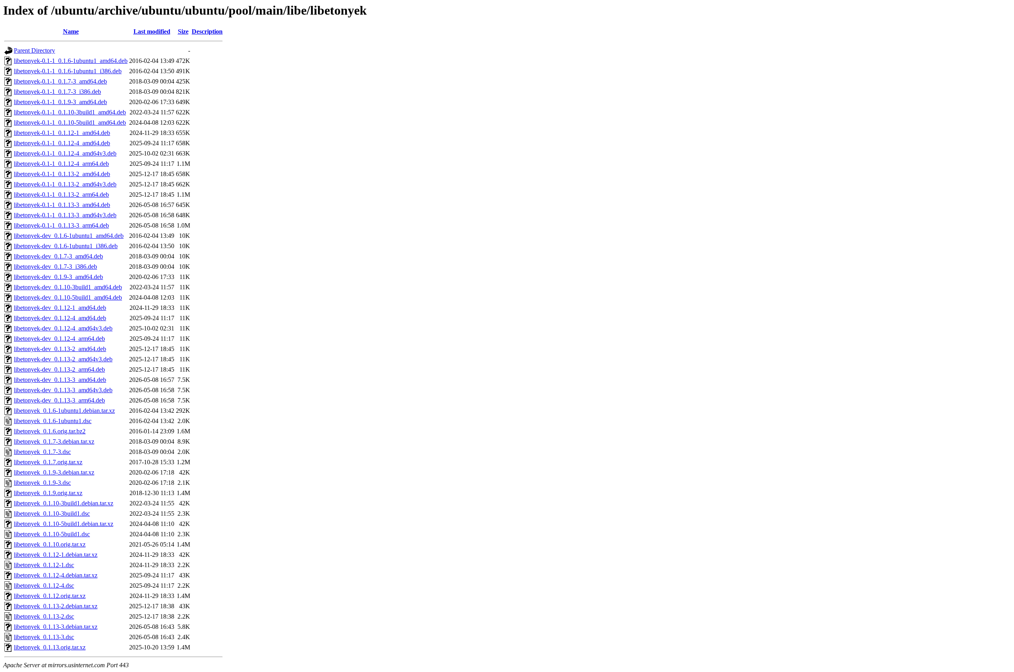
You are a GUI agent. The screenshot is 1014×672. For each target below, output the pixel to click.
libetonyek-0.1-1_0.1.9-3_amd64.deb (60, 102)
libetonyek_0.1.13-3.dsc (44, 637)
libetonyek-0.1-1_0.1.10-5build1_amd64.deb (70, 122)
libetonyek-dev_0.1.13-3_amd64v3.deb (63, 390)
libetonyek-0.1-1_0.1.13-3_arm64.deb (61, 225)
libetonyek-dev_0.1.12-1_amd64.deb (60, 307)
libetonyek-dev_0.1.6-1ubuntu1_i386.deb (66, 246)
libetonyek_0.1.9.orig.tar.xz (48, 493)
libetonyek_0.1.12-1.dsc (44, 565)
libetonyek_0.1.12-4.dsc (44, 585)
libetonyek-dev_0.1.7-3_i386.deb (55, 266)
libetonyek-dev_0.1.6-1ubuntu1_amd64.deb (69, 235)
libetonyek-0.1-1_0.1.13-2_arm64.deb (61, 194)
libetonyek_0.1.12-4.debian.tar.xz (55, 575)
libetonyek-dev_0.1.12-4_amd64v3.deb (63, 328)
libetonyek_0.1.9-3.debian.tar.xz (54, 472)
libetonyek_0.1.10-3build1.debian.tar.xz (63, 503)
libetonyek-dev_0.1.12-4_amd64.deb (60, 318)
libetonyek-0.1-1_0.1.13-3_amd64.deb (62, 204)
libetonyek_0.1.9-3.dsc (42, 482)
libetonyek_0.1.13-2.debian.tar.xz (55, 606)
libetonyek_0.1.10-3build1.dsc (52, 513)
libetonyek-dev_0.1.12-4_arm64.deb (59, 338)
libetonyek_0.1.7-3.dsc (42, 451)
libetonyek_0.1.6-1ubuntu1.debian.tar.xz (64, 410)
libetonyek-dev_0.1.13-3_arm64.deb (59, 400)
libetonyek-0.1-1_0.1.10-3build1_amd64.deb (70, 112)
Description (207, 31)
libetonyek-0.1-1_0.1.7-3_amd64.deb (60, 81)
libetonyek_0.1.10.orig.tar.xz (50, 544)
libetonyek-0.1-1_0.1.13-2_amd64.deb (62, 174)
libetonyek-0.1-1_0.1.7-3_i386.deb (57, 91)
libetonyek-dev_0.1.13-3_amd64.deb (60, 379)
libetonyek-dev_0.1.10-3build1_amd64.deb (68, 287)
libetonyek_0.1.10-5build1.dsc (52, 534)
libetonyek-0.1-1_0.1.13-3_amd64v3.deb (65, 215)
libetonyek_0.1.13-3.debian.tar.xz (55, 626)
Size (183, 31)
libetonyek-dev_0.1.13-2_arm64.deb (59, 369)
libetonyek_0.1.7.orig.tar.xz (48, 462)
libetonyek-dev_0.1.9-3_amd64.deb (58, 276)
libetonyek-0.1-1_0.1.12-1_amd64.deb (62, 132)
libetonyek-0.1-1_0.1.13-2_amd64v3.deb (65, 184)
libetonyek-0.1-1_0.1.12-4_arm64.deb (61, 163)
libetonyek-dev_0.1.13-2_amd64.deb (60, 348)
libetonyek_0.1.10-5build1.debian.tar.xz (63, 523)
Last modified (151, 31)
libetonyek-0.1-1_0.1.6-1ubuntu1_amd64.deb (71, 60)
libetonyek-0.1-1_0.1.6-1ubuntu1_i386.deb (68, 71)
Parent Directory (34, 50)
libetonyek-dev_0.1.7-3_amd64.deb (58, 256)
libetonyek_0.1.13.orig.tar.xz (50, 647)
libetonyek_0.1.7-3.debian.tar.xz (54, 441)
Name (71, 31)
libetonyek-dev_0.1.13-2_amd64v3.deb (63, 359)
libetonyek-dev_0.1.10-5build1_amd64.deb (68, 297)
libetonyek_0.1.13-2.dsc (44, 616)
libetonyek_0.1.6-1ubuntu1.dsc (52, 421)
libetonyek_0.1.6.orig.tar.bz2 (50, 431)
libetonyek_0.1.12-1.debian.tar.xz (55, 554)
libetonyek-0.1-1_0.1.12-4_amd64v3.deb (65, 153)
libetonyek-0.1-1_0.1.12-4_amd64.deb (62, 143)
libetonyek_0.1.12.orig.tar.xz (50, 595)
